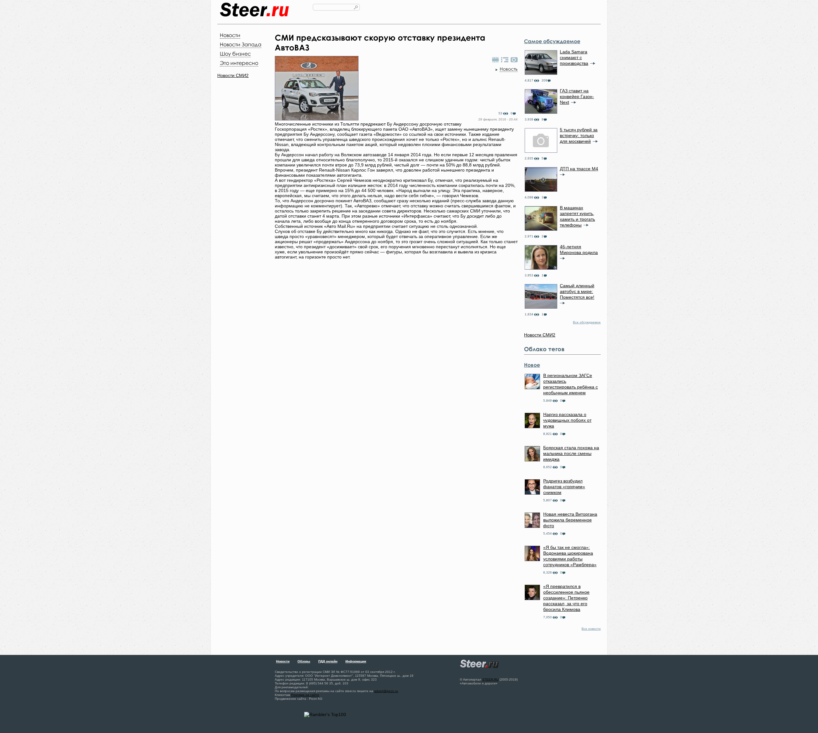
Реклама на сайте (305, 695)
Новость (509, 69)
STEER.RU (490, 679)
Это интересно (239, 63)
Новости (230, 35)
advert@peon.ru (386, 691)
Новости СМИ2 (233, 75)
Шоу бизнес (235, 53)
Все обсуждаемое (587, 322)
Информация (355, 661)
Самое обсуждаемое (552, 41)
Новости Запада (240, 44)
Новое (532, 365)
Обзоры (303, 661)
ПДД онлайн (327, 661)
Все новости (591, 628)
